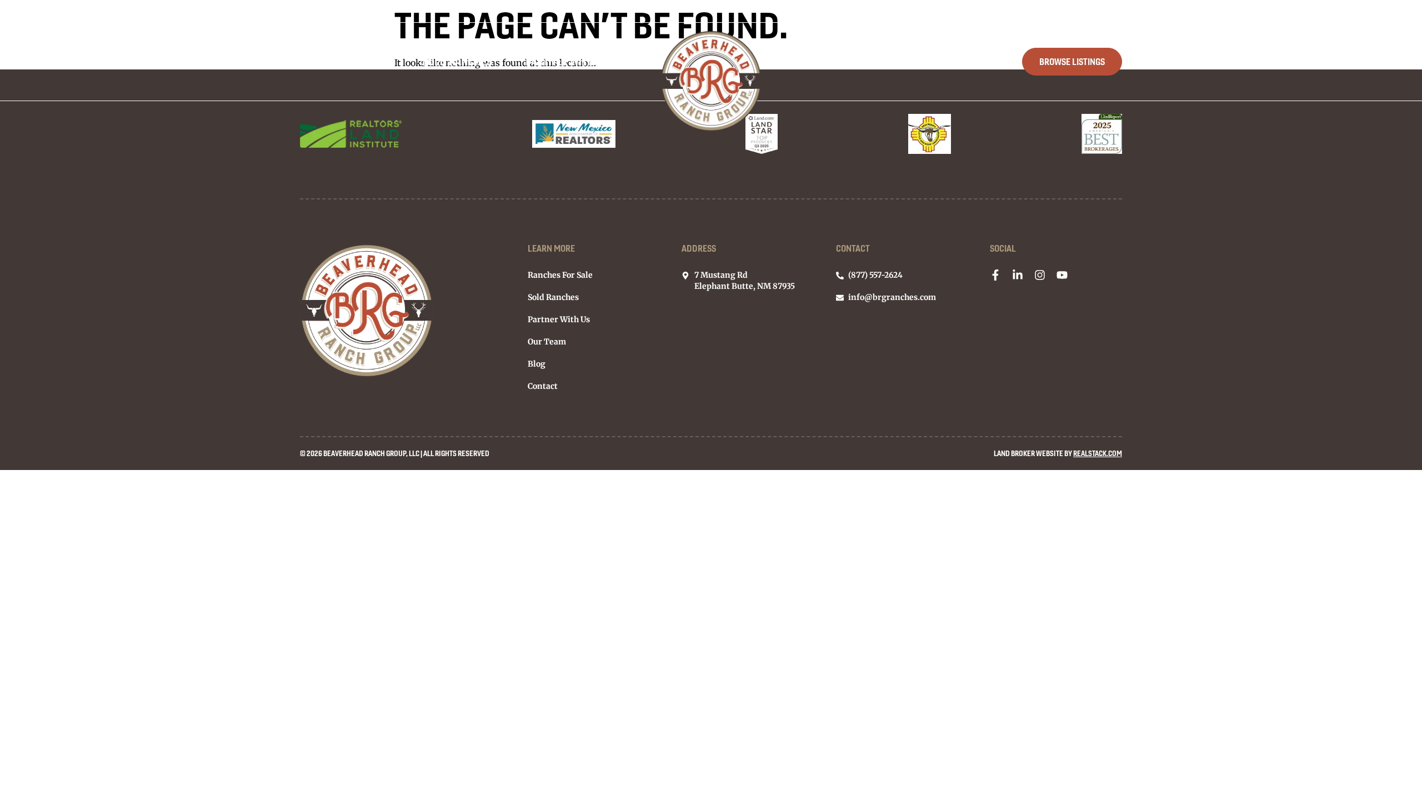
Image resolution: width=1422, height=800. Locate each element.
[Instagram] (1039, 275)
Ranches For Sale (344, 61)
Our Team (831, 61)
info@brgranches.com (1010, 11)
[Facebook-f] (995, 275)
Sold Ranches (457, 61)
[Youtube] (1062, 275)
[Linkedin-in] (1017, 275)
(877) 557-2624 (1098, 11)
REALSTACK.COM (1097, 453)
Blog (900, 61)
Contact (967, 61)
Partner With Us (566, 61)
